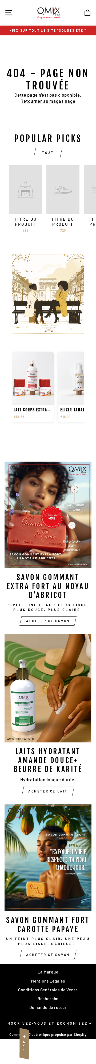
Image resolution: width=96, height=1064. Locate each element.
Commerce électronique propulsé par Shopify (48, 1034)
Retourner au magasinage (48, 101)
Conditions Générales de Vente (48, 989)
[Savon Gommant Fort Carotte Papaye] (48, 857)
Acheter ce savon (48, 621)
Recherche (48, 998)
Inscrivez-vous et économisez (47, 1023)
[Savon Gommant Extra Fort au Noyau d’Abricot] (48, 515)
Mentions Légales (48, 981)
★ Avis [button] (24, 1043)
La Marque (48, 971)
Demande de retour (48, 1007)
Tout (48, 152)
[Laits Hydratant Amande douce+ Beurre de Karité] (48, 688)
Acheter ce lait (48, 791)
